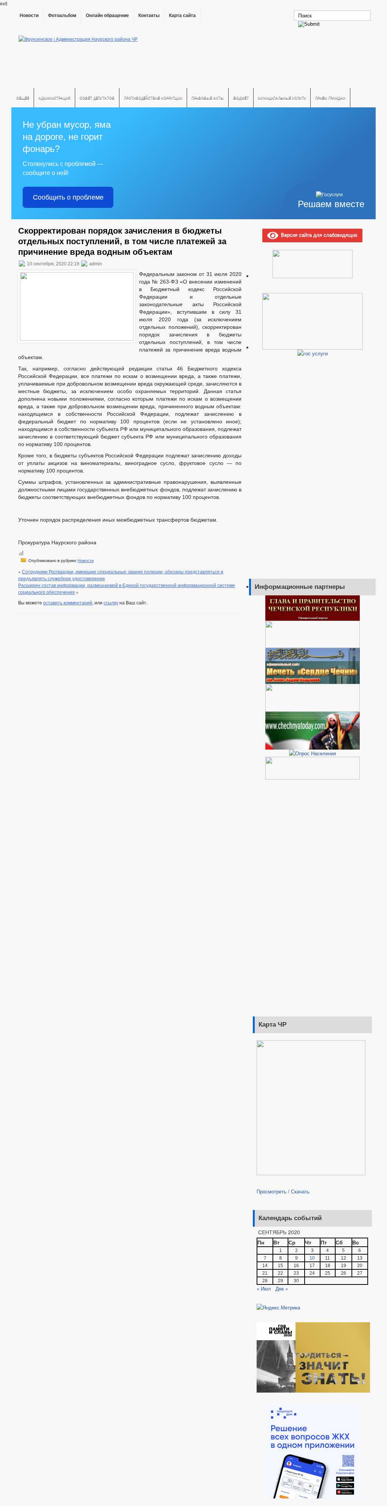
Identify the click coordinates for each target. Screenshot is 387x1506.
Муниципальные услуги (282, 97)
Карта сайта (182, 15)
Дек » (282, 1288)
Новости (29, 15)
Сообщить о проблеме (68, 197)
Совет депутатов (97, 97)
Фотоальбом (62, 15)
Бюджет (241, 97)
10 (312, 1258)
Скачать (300, 1191)
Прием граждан (330, 97)
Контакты (148, 15)
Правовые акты (208, 97)
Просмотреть (271, 1191)
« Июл (264, 1288)
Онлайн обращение (107, 15)
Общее (22, 97)
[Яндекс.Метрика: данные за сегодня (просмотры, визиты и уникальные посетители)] (278, 1307)
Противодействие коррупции (153, 97)
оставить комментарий (67, 602)
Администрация (54, 97)
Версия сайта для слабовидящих (318, 234)
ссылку (111, 602)
